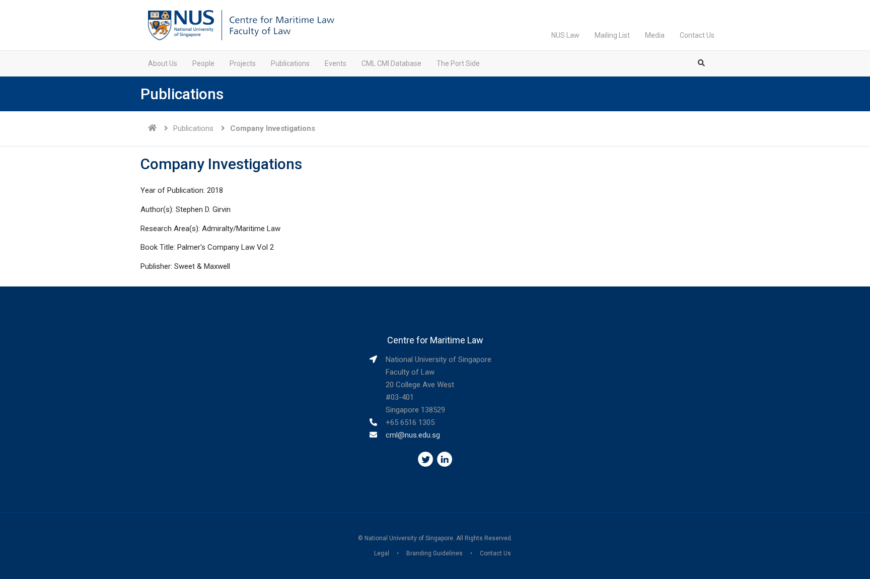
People (203, 63)
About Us (162, 63)
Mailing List (612, 35)
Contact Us (697, 35)
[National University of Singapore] (181, 24)
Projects (243, 63)
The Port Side (458, 63)
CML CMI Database (391, 63)
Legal (381, 553)
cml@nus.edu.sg (413, 435)
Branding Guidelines (434, 553)
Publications (290, 63)
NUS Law (565, 35)
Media (655, 35)
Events (335, 63)
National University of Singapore (409, 538)
